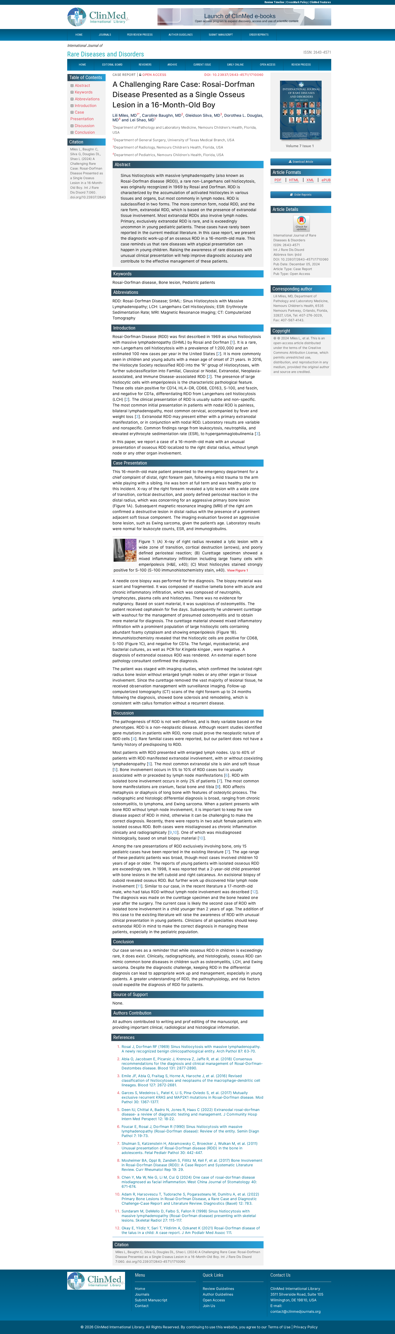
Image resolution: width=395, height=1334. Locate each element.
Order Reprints (302, 194)
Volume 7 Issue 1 (300, 145)
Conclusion (84, 132)
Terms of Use (279, 1327)
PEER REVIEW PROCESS (139, 34)
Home (140, 1288)
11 (139, 886)
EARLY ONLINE (235, 64)
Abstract (82, 85)
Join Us (209, 1306)
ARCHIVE (172, 64)
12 (254, 892)
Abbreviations (87, 99)
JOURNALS (105, 34)
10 (175, 832)
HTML (294, 180)
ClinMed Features (320, 2)
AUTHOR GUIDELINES (180, 34)
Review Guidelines (218, 1288)
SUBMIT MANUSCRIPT (221, 34)
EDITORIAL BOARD (112, 64)
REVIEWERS (145, 64)
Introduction (85, 105)
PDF (278, 180)
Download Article (302, 161)
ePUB (326, 180)
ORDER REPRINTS (258, 34)
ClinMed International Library (119, 1327)
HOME (79, 34)
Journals (142, 1294)
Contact (142, 1306)
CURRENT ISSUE (202, 64)
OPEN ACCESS (267, 64)
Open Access (214, 1300)
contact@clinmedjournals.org (295, 1311)
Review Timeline (274, 2)
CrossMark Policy (296, 2)
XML (310, 180)
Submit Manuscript (151, 1300)
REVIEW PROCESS (301, 64)
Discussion (84, 125)
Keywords (83, 92)
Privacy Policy (306, 1327)
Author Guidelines (218, 1294)
